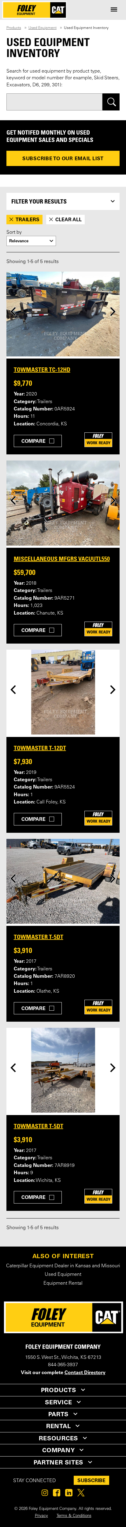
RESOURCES (58, 1438)
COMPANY (58, 1450)
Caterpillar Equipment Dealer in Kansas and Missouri (63, 1266)
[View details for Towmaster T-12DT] (63, 692)
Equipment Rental (63, 1283)
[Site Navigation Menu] (114, 10)
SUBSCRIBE (91, 1480)
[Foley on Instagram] (45, 1494)
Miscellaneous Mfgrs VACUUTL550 (62, 558)
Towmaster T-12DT (40, 748)
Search (111, 101)
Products (13, 28)
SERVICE (58, 1402)
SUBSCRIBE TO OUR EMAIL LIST (63, 158)
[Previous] (13, 311)
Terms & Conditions (74, 1516)
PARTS (58, 1414)
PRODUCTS (58, 1390)
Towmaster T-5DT (38, 936)
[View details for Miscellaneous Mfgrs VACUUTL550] (63, 502)
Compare (33, 441)
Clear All (68, 219)
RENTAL (58, 1426)
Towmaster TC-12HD (42, 369)
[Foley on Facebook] (56, 1494)
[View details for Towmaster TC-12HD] (63, 314)
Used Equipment (42, 28)
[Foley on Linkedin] (68, 1494)
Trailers (27, 219)
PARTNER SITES (58, 1462)
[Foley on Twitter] (80, 1494)
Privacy (41, 1516)
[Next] (113, 311)
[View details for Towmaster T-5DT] (63, 881)
